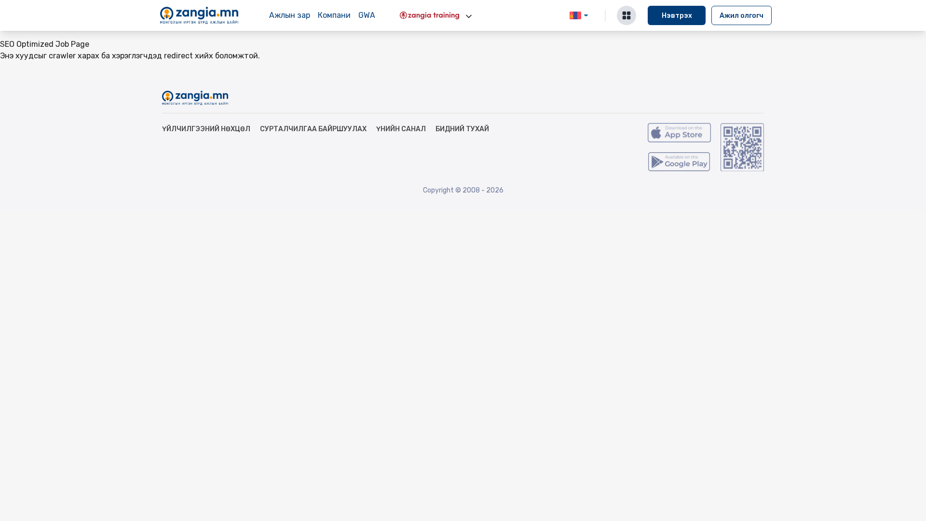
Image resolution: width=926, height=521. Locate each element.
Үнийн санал (401, 129)
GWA (366, 15)
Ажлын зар (289, 15)
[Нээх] (469, 16)
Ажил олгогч (741, 16)
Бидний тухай (462, 129)
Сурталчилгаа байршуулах (313, 129)
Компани (334, 15)
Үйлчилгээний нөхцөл (206, 129)
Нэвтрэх (677, 16)
